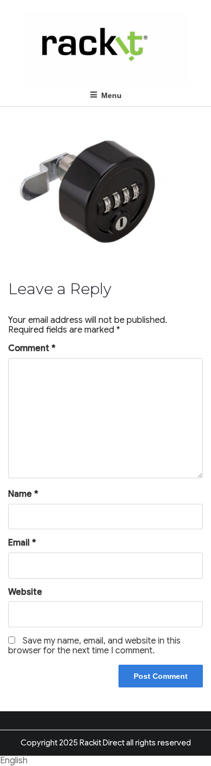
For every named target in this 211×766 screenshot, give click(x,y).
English (14, 760)
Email (22, 543)
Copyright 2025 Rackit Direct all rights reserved (106, 743)
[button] (105, 760)
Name (23, 494)
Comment (32, 348)
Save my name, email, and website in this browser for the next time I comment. (94, 645)
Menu (111, 95)
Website (25, 592)
